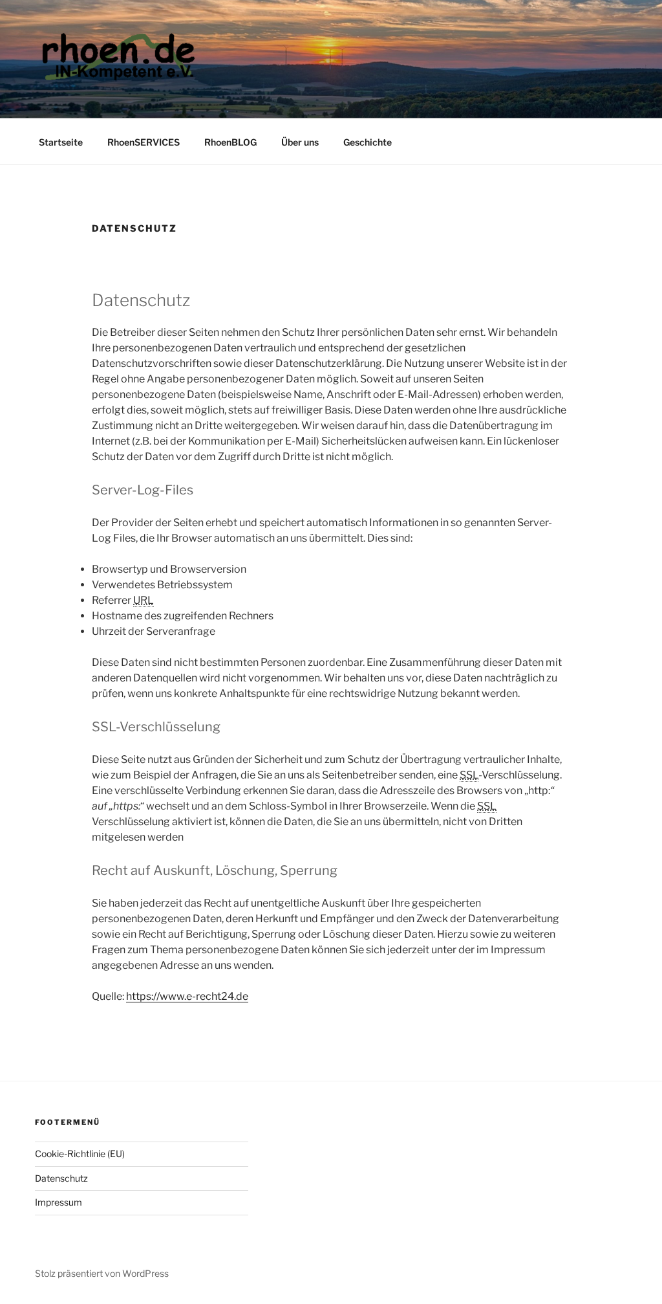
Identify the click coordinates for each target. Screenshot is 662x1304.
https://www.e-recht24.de (187, 996)
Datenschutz (61, 1178)
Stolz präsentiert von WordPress (102, 1273)
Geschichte (367, 142)
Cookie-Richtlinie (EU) (80, 1153)
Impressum (58, 1202)
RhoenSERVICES (143, 142)
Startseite (61, 142)
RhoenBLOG (230, 142)
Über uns (300, 142)
